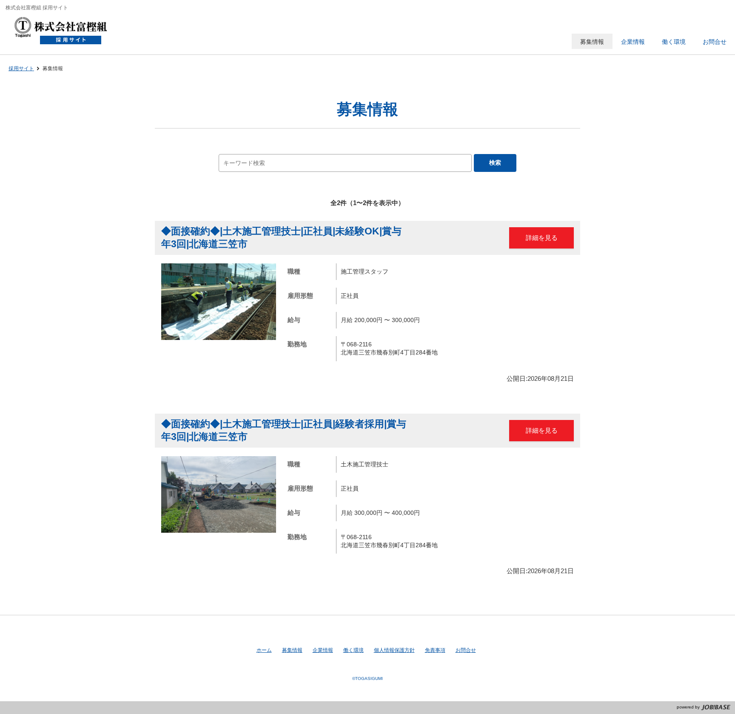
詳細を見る (542, 237)
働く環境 (353, 650)
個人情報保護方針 (394, 650)
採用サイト (21, 68)
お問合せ (466, 650)
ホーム (264, 650)
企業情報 (323, 650)
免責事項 (435, 650)
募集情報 (292, 650)
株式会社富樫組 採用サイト (65, 32)
